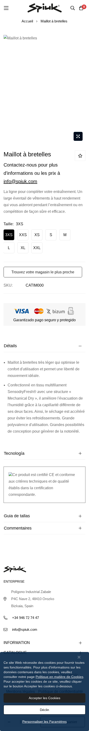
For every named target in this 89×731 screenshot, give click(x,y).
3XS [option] (9, 235)
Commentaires (18, 528)
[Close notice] (79, 657)
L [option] (9, 248)
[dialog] (44, 691)
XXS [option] (23, 235)
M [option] (64, 235)
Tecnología (14, 453)
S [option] (51, 235)
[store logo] (45, 7)
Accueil (27, 21)
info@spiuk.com (20, 181)
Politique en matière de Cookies (59, 677)
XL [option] (23, 248)
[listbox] (44, 242)
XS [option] (37, 235)
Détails (10, 345)
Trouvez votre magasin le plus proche (42, 272)
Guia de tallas (17, 516)
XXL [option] (37, 248)
